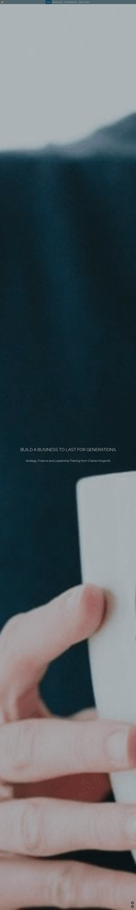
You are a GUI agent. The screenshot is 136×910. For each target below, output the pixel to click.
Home (48, 2)
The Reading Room (70, 2)
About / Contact (84, 2)
